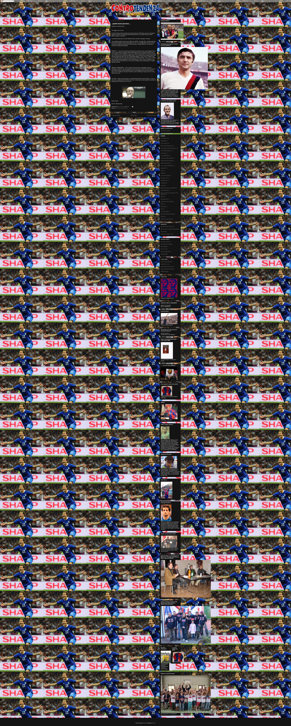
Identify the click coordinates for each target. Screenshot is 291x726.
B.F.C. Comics (164, 249)
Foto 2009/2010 (164, 155)
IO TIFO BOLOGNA (165, 150)
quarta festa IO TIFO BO (167, 201)
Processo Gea (124, 108)
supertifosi (163, 183)
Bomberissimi (164, 180)
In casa (162, 185)
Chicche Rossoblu (165, 175)
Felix (162, 209)
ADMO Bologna (164, 271)
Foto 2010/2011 (164, 211)
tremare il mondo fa (165, 241)
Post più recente (116, 115)
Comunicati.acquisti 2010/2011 (168, 148)
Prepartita (163, 140)
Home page (134, 115)
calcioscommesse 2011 (166, 219)
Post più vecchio (151, 115)
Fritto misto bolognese (166, 145)
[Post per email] (132, 106)
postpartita (163, 168)
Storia (162, 196)
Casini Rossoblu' (165, 190)
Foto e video (164, 143)
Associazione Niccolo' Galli (167, 266)
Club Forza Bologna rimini (167, 234)
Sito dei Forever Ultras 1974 (167, 226)
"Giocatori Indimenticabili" (167, 158)
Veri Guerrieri (164, 199)
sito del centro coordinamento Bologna (170, 229)
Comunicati (118, 108)
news (162, 170)
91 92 (162, 204)
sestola (162, 173)
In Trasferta (163, 153)
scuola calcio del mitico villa (167, 269)
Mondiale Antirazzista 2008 (167, 214)
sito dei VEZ (164, 231)
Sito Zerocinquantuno (166, 251)
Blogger (153, 723)
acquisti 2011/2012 (165, 163)
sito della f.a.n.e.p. (165, 264)
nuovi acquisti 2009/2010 (167, 165)
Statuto (162, 216)
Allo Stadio (163, 206)
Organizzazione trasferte (167, 160)
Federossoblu (164, 254)
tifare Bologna (164, 246)
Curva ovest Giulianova (166, 261)
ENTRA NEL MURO (165, 130)
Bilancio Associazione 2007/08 (168, 188)
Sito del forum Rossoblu (166, 244)
